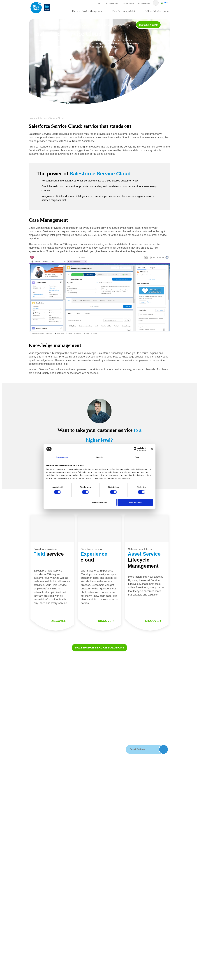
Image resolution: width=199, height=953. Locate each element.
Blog (85, 24)
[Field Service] (52, 528)
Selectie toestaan (99, 502)
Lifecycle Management (144, 560)
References (104, 24)
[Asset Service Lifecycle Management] (147, 528)
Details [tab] (99, 457)
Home (32, 118)
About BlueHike (107, 3)
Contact (126, 24)
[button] (98, 99)
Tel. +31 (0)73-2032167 (40, 725)
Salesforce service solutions (99, 647)
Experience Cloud (68, 716)
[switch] (85, 492)
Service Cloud (70, 709)
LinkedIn (37, 737)
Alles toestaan (135, 502)
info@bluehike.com (43, 732)
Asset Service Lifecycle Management (70, 732)
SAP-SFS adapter (93, 711)
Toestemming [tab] (62, 457)
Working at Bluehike (136, 3)
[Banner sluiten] (152, 449)
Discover (58, 620)
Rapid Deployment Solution (95, 722)
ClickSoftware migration (96, 733)
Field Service (70, 723)
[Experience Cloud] (99, 528)
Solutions (67, 24)
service (48, 554)
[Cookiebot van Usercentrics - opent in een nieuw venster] (135, 449)
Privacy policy (121, 718)
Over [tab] (137, 457)
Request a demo (148, 25)
